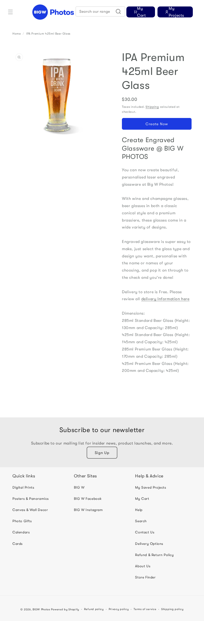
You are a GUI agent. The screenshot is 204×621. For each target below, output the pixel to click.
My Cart (142, 499)
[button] (10, 11)
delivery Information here (165, 299)
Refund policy (94, 609)
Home (16, 33)
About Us (142, 566)
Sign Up (102, 453)
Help (138, 510)
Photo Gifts (22, 521)
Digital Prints (23, 487)
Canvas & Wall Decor (30, 510)
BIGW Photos (41, 609)
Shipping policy (172, 609)
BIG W (79, 487)
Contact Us (144, 532)
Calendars (21, 532)
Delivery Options (149, 544)
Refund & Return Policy (154, 555)
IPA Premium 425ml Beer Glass (48, 33)
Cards (17, 544)
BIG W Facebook (88, 499)
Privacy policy (119, 609)
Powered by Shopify (65, 609)
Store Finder (145, 577)
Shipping (152, 107)
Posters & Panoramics (30, 499)
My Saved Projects (150, 487)
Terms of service (145, 609)
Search (141, 521)
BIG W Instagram (88, 510)
